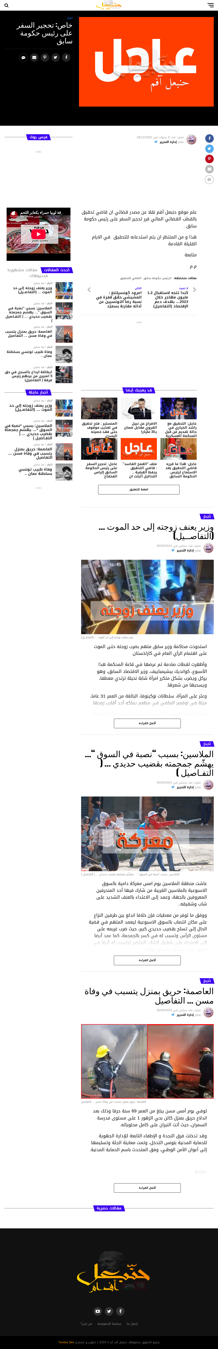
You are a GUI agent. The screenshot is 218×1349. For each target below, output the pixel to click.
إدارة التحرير (168, 142)
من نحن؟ (86, 1324)
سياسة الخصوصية (109, 1324)
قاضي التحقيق (130, 278)
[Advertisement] (139, 179)
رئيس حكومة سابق (156, 278)
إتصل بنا (132, 1324)
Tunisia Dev (66, 1342)
